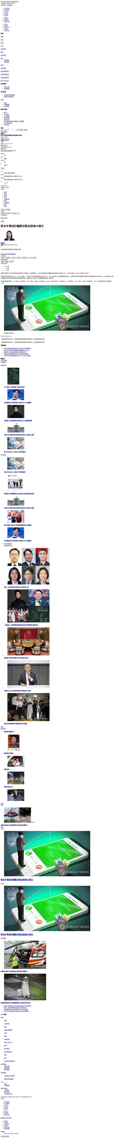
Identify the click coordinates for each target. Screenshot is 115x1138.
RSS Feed (6, 30)
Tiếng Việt (7, 1115)
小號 (7, 266)
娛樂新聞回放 (5, 74)
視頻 (2, 65)
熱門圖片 (3, 728)
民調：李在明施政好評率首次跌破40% (15, 1007)
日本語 (6, 1108)
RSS (5, 103)
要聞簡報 (6, 1069)
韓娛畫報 (6, 62)
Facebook (6, 27)
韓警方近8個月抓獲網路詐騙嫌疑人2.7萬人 (16, 350)
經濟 (2, 43)
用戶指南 (6, 125)
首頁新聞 (3, 938)
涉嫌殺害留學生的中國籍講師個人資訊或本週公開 (15, 1003)
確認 (2, 221)
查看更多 (6, 140)
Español (6, 1112)
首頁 (5, 112)
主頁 (2, 1014)
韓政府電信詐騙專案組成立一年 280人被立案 (17, 355)
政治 (2, 39)
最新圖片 (6, 60)
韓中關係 (3, 55)
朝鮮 (2, 52)
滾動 (2, 36)
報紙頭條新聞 (5, 77)
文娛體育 (3, 49)
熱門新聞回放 (5, 71)
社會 (2, 46)
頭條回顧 (3, 68)
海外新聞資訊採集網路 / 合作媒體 (14, 121)
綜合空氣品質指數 (6, 150)
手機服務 (6, 104)
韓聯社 (3, 133)
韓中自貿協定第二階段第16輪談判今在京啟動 (17, 1006)
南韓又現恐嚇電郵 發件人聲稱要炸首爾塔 (16, 353)
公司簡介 (6, 114)
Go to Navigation (13, 1)
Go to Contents (5, 1)
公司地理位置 (8, 123)
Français (6, 1113)
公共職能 (6, 116)
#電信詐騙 (4, 131)
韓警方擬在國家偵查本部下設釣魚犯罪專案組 (17, 348)
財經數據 (6, 88)
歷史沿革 (6, 119)
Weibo (5, 24)
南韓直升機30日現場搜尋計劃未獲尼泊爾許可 (14, 825)
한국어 (6, 1105)
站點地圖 (6, 106)
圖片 (2, 58)
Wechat (6, 26)
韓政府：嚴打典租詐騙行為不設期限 (15, 352)
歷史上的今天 (5, 80)
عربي (5, 1110)
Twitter (6, 29)
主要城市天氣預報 (9, 95)
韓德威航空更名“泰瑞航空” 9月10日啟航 (16, 1009)
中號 (7, 268)
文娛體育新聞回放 (9, 1061)
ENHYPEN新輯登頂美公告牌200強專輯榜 (16, 1011)
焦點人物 (6, 87)
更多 (2, 726)
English (6, 1107)
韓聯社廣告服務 (8, 96)
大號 (7, 270)
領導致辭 (6, 117)
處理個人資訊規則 (6, 1118)
